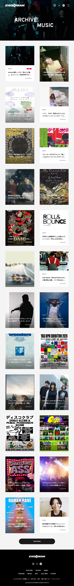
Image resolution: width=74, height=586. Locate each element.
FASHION (21, 574)
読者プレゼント (47, 579)
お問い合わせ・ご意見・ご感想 (37, 579)
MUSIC (10, 68)
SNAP (46, 570)
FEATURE (29, 570)
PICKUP (38, 570)
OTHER (53, 574)
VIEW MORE (37, 541)
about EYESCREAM (17, 579)
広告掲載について (26, 579)
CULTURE (44, 574)
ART (36, 574)
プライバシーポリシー (56, 579)
